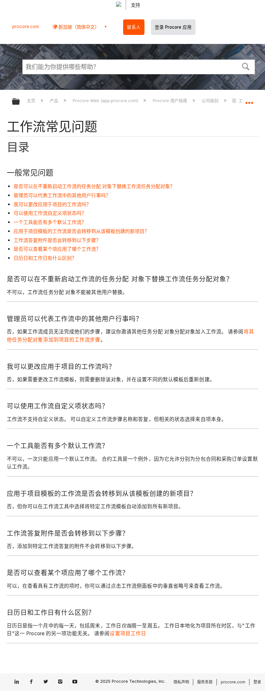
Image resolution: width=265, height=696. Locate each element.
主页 (32, 100)
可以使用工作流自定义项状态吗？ (50, 213)
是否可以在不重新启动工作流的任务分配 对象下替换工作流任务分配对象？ (94, 186)
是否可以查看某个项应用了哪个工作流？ (57, 249)
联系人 (134, 27)
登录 (257, 682)
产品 (54, 100)
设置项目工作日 (128, 633)
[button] (246, 66)
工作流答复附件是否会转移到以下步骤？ (57, 240)
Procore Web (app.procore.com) (106, 100)
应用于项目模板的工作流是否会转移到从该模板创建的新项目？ (81, 231)
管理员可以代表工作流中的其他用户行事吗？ (62, 195)
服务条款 (205, 682)
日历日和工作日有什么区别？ (45, 258)
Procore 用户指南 (170, 100)
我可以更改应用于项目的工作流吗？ (52, 204)
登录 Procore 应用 (173, 27)
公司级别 (211, 100)
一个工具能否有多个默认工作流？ (50, 222)
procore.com (25, 26)
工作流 (244, 100)
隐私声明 (181, 682)
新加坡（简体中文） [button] (78, 27)
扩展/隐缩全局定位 (249, 99)
